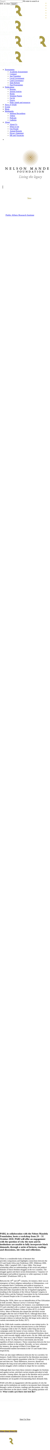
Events (21, 198)
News (29, 198)
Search (13, 4)
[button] (11, 1399)
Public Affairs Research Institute (20, 215)
